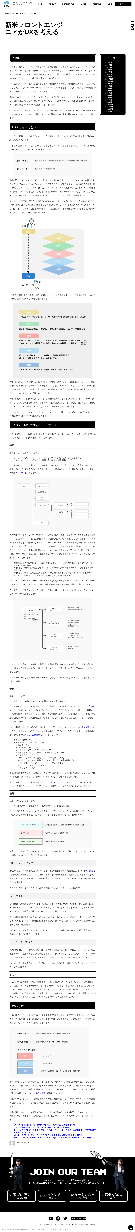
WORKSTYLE (68, 4)
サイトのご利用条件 (46, 1224)
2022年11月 (109, 107)
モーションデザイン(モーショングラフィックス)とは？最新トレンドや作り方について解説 (52, 1137)
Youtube (51, 1218)
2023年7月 (109, 88)
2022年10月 (109, 109)
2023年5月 (109, 93)
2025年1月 (109, 65)
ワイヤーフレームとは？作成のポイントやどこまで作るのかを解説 (42, 1127)
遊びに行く (21, 1196)
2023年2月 (109, 100)
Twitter (65, 1218)
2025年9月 (109, 63)
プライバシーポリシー (60, 1224)
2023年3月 (109, 97)
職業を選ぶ (86, 727)
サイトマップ (21, 473)
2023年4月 (109, 95)
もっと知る (52, 1196)
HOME (39, 4)
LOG (109, 4)
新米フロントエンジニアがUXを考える (27, 13)
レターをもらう (83, 1196)
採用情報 (92, 1224)
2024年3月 (109, 74)
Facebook (58, 1218)
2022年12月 (109, 104)
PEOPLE (97, 4)
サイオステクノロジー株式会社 (78, 1224)
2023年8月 (109, 86)
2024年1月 (109, 77)
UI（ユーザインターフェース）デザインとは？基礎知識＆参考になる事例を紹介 (48, 1135)
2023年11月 (109, 81)
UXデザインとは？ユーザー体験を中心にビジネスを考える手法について (44, 1125)
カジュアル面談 (31, 735)
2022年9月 (109, 111)
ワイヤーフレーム (57, 782)
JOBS (83, 4)
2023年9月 (109, 84)
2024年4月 (109, 72)
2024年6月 (109, 70)
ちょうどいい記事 (85, 706)
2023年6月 (109, 91)
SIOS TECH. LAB (78, 1218)
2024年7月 (109, 67)
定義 (91, 871)
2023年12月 (109, 79)
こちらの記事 (39, 1093)
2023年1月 (109, 102)
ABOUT (52, 4)
